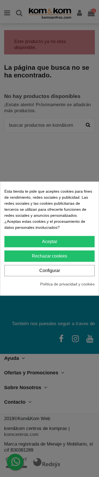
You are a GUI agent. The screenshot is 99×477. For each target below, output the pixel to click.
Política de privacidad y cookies (67, 284)
